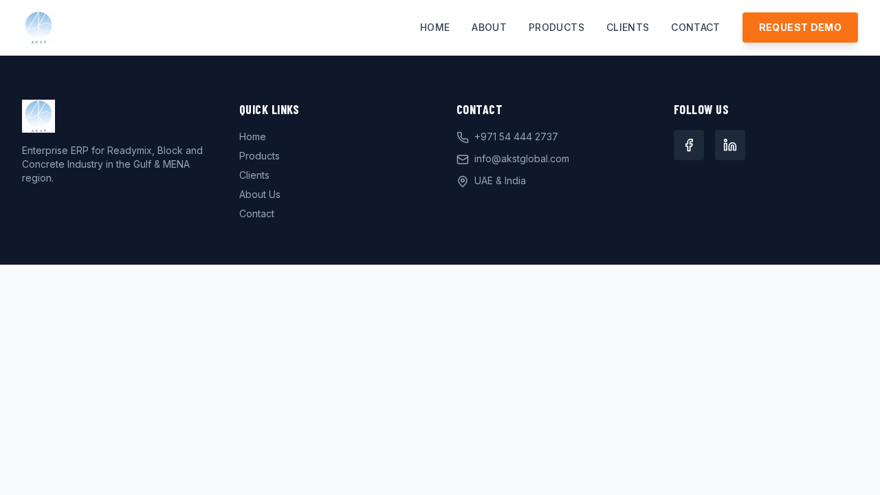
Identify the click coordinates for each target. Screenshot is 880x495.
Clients (627, 27)
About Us (259, 194)
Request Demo (800, 27)
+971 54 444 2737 (516, 136)
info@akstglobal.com (521, 158)
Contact (695, 27)
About (489, 27)
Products (556, 27)
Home (435, 27)
